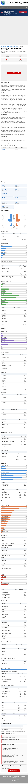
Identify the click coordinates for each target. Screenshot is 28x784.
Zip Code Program (9, 781)
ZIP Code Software (5, 776)
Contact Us (15, 781)
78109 (3, 149)
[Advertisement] (14, 30)
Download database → (14, 770)
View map (22, 149)
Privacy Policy (19, 781)
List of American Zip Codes (5, 7)
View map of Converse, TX (14, 72)
